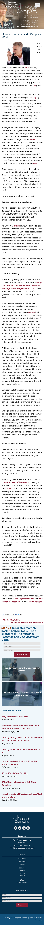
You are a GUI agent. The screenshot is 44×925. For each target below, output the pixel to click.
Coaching (22, 859)
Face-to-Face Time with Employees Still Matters (22, 669)
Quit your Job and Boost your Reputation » (26, 622)
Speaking (22, 861)
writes (17, 226)
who (27, 68)
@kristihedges (35, 602)
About (22, 864)
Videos (22, 873)
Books (22, 871)
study (33, 97)
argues (31, 312)
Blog (22, 880)
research (34, 139)
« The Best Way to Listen (11, 620)
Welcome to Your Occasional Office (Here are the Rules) (22, 694)
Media (22, 875)
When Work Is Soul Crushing (15, 773)
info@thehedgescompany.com (22, 848)
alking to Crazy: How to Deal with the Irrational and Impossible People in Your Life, (22, 285)
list (34, 85)
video (35, 163)
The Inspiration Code (24, 599)
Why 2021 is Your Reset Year (15, 717)
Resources (22, 868)
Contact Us (22, 883)
